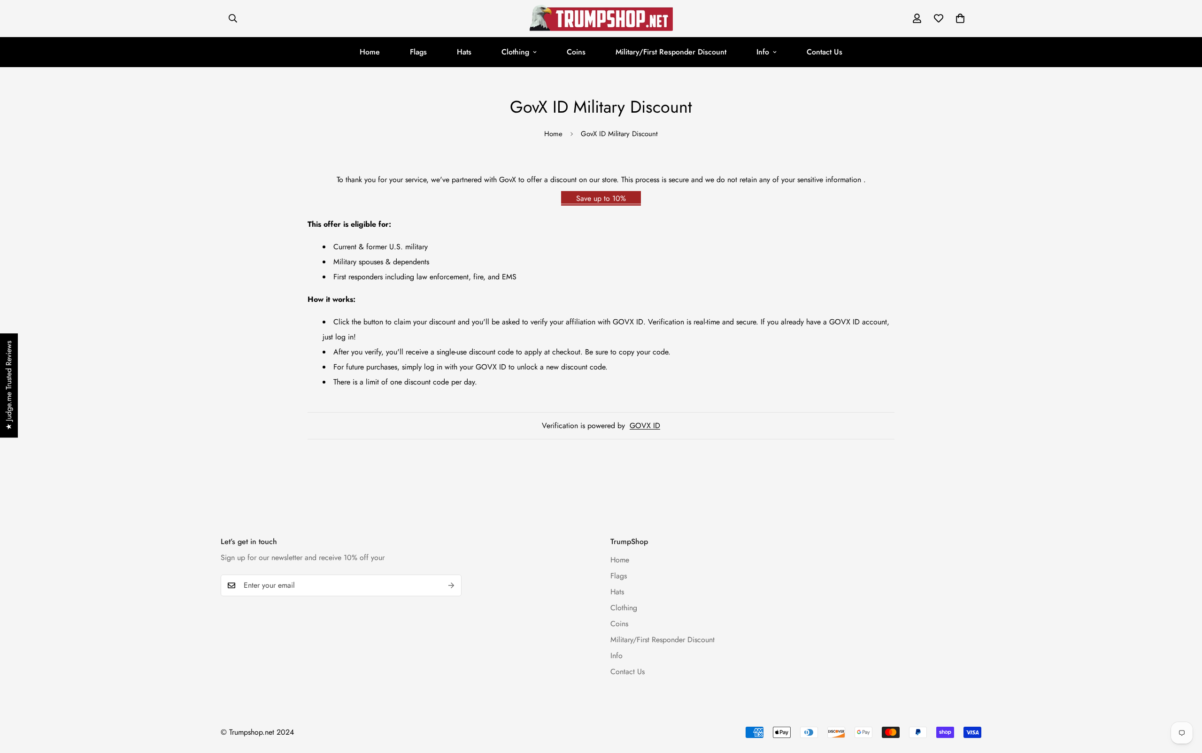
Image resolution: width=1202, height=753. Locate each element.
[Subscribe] (451, 585)
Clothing (515, 51)
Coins (576, 51)
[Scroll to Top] (1183, 702)
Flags (418, 51)
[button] (960, 18)
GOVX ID (645, 425)
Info (762, 51)
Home (370, 51)
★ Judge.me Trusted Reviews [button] (8, 385)
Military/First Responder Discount (671, 51)
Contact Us (824, 51)
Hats (464, 51)
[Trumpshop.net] (601, 18)
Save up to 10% (601, 198)
